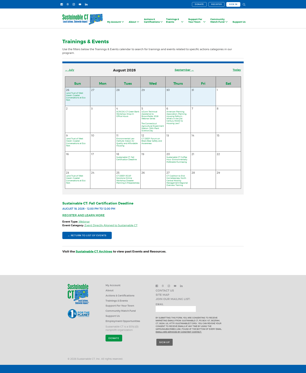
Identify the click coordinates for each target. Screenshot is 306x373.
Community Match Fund (121, 310)
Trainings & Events (117, 300)
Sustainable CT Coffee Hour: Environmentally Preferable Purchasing (176, 159)
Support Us (239, 22)
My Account (113, 285)
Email (160, 304)
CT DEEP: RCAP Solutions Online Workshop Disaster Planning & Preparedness (127, 179)
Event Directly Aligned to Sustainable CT (110, 225)
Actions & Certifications (120, 295)
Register (216, 4)
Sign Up (164, 342)
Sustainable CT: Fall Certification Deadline (126, 158)
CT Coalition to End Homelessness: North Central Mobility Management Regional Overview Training (177, 180)
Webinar (84, 221)
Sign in (233, 4)
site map (162, 294)
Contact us (165, 290)
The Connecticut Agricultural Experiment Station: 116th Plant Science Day (152, 127)
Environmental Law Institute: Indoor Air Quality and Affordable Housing (127, 142)
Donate (199, 4)
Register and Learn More (83, 215)
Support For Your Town (120, 305)
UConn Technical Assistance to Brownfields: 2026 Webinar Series (149, 115)
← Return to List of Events (87, 235)
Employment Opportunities (123, 321)
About (110, 290)
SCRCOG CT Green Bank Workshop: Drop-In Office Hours (127, 113)
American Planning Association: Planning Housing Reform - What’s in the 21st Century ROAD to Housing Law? (176, 117)
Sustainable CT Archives (94, 251)
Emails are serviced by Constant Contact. (179, 331)
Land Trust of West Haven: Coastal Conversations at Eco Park (76, 96)
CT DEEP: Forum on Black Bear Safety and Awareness (151, 140)
